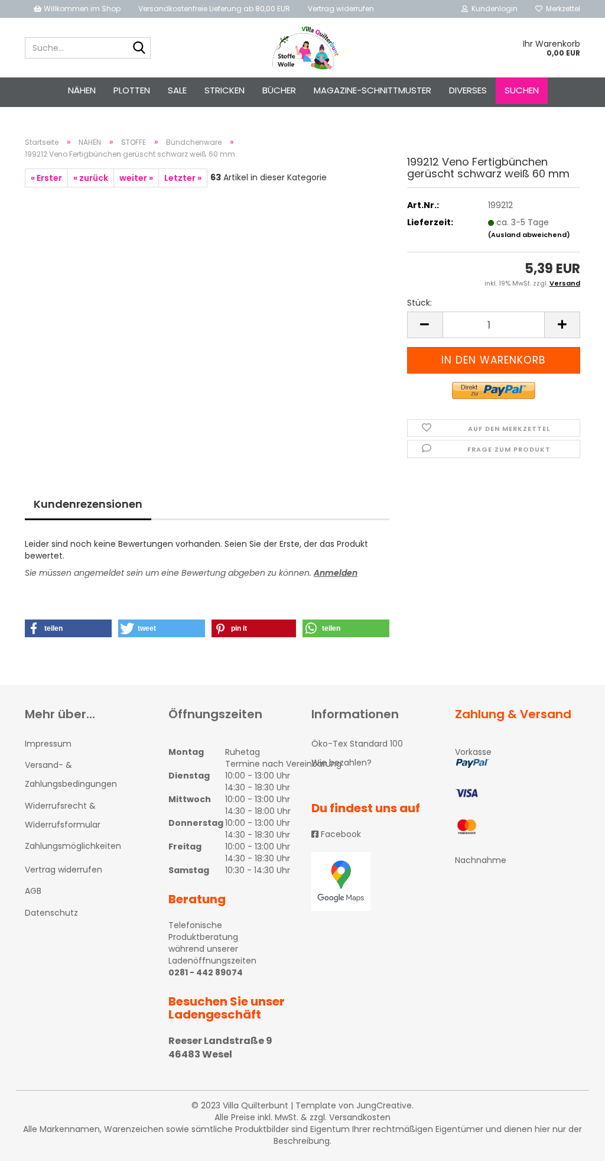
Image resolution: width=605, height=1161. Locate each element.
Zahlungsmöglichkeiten (73, 846)
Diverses (468, 90)
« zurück (90, 178)
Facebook (339, 834)
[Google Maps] (374, 881)
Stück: (419, 303)
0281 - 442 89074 (205, 972)
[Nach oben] (572, 1143)
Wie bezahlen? (341, 762)
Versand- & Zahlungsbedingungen (71, 774)
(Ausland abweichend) (529, 234)
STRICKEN (224, 90)
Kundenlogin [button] (493, 9)
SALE (177, 90)
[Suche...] (139, 48)
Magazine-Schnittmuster (372, 90)
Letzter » (182, 178)
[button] (68, 628)
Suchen (522, 90)
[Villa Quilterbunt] (302, 47)
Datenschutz (51, 913)
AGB (33, 891)
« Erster (46, 178)
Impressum (48, 744)
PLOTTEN (131, 90)
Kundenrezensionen (88, 504)
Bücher (279, 90)
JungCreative (384, 1105)
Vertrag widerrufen (341, 9)
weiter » (136, 178)
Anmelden (335, 573)
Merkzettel (561, 9)
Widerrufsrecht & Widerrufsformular (62, 815)
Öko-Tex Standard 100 (357, 744)
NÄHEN (82, 90)
